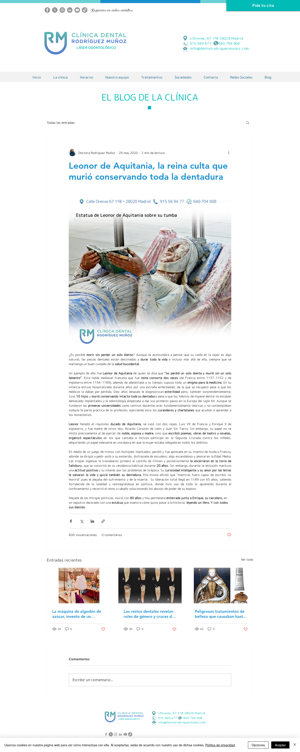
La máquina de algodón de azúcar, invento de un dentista (76, 614)
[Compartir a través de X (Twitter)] (82, 521)
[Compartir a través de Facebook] (71, 521)
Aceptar (280, 745)
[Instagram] (62, 10)
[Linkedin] (69, 10)
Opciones (258, 745)
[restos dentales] (150, 585)
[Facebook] (47, 10)
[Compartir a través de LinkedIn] (92, 521)
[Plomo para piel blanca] (221, 585)
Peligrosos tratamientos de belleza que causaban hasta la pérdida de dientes (220, 614)
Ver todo (247, 559)
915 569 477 (167, 718)
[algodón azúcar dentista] (78, 585)
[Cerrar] (294, 744)
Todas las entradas (61, 122)
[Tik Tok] (84, 10)
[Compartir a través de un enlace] (103, 521)
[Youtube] (77, 10)
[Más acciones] (228, 152)
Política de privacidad (220, 745)
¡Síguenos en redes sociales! (111, 10)
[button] (248, 122)
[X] (55, 10)
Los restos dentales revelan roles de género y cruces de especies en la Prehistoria (149, 614)
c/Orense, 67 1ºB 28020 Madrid (216, 38)
